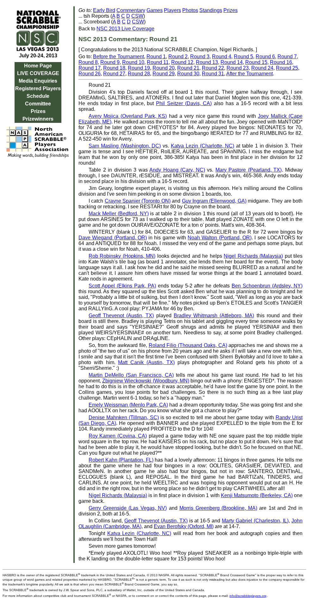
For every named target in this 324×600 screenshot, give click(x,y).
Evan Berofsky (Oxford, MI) (184, 526)
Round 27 (114, 73)
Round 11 (158, 62)
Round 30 (188, 73)
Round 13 (207, 62)
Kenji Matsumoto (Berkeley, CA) (257, 495)
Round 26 (89, 73)
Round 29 (164, 73)
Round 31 (213, 73)
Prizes (38, 111)
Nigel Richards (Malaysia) (253, 256)
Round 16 (281, 62)
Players (172, 10)
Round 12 (182, 62)
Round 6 (265, 56)
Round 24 (262, 68)
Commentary (130, 10)
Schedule (38, 96)
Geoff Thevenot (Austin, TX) (121, 315)
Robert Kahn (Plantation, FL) (121, 460)
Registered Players (38, 88)
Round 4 (221, 56)
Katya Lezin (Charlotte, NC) (202, 145)
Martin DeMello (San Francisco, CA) (131, 375)
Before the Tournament (118, 56)
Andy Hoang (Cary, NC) (177, 170)
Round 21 (188, 68)
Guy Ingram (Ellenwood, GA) (214, 201)
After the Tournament (249, 73)
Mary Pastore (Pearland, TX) (248, 170)
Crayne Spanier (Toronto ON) (138, 201)
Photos (190, 10)
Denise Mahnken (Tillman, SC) (124, 417)
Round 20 (164, 68)
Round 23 (238, 68)
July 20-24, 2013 (38, 55)
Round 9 (110, 62)
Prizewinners (37, 119)
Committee (38, 103)
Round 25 (287, 68)
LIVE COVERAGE (38, 73)
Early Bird (104, 10)
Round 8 (88, 62)
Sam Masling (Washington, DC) (125, 145)
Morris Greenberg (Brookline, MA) (218, 508)
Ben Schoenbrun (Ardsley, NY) (267, 285)
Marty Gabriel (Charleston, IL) (255, 520)
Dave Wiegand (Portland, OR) (112, 237)
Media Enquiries (38, 81)
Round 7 (287, 56)
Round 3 (199, 56)
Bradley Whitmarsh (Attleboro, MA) (214, 315)
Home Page (38, 65)
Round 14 (232, 62)
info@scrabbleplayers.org (247, 595)
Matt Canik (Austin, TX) (146, 362)
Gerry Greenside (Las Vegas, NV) (128, 508)
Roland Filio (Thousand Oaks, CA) (188, 345)
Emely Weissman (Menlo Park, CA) (128, 404)
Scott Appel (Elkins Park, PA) (122, 285)
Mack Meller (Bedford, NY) (119, 213)
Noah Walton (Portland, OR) (220, 237)
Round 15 (256, 62)
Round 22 (213, 68)
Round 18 (114, 68)
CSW (137, 16)
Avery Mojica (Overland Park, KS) (128, 116)
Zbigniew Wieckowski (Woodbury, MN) (145, 380)
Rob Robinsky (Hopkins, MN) (122, 256)
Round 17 (89, 68)
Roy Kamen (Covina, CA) (118, 436)
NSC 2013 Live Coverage (125, 28)
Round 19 (139, 68)
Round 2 (178, 56)
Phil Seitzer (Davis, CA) (184, 103)
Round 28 (139, 73)
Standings (210, 10)
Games (154, 10)
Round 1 (156, 56)
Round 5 (243, 56)
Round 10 (133, 62)
